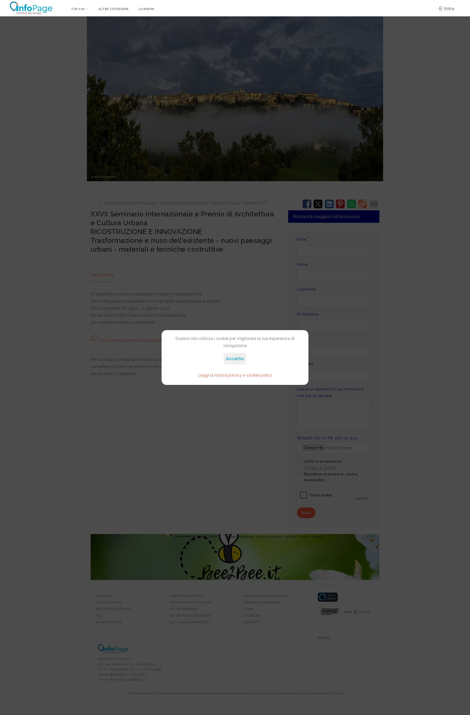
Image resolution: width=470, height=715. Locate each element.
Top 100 (78, 9)
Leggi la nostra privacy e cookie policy (235, 375)
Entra (448, 8)
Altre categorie (113, 9)
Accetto (235, 358)
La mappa (146, 9)
